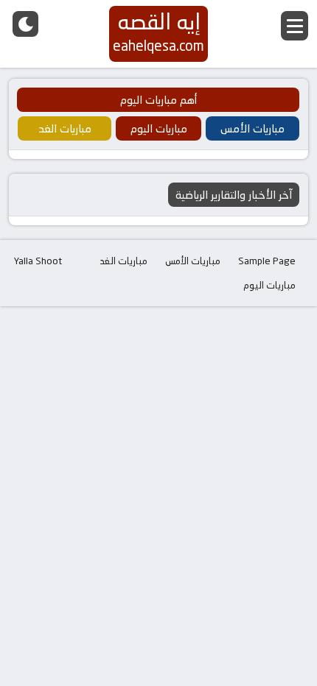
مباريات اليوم (269, 284)
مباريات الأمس (192, 260)
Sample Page (267, 260)
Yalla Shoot (38, 260)
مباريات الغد (123, 260)
